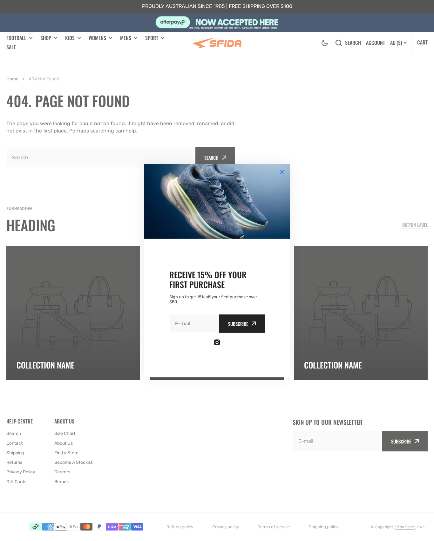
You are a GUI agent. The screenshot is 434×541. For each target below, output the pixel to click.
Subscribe (238, 323)
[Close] (282, 172)
